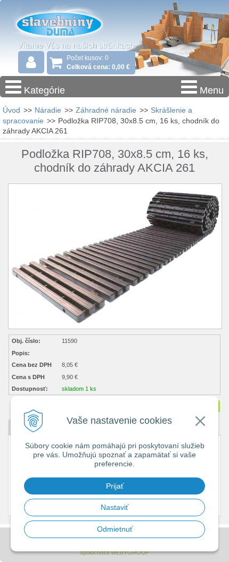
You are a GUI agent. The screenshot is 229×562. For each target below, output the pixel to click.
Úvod (11, 110)
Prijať (115, 486)
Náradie (48, 110)
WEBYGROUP (130, 552)
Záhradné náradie (106, 110)
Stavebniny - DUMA (68, 23)
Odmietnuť (115, 529)
